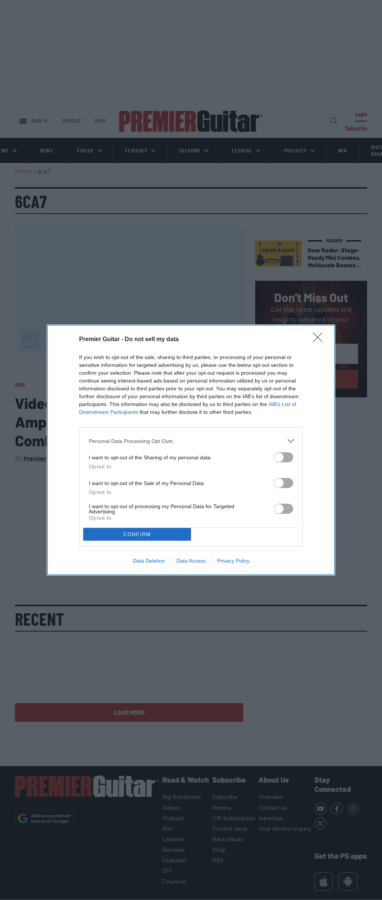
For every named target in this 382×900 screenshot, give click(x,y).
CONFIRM (137, 534)
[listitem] (191, 441)
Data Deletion (149, 561)
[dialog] (191, 450)
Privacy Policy (233, 561)
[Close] (320, 340)
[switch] (283, 457)
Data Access (191, 561)
